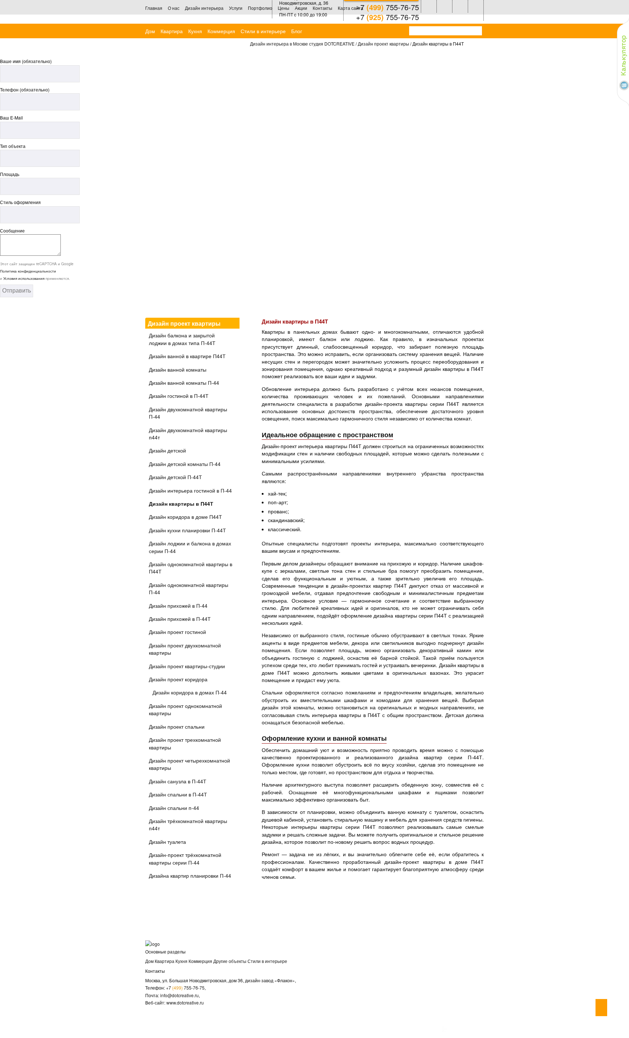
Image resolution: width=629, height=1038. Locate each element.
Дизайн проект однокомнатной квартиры (185, 709)
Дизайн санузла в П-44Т (177, 781)
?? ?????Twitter (444, 1029)
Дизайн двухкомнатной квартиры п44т (188, 433)
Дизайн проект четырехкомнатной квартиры (189, 764)
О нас (173, 8)
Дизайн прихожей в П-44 (178, 605)
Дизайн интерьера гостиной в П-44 (190, 490)
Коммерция (221, 31)
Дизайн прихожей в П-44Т (180, 618)
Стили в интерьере (263, 31)
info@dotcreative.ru (179, 995)
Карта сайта (350, 8)
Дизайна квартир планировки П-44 (190, 875)
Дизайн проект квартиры (383, 43)
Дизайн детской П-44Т (175, 477)
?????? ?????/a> (459, 1029)
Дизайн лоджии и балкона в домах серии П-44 (190, 547)
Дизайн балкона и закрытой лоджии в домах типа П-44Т (182, 339)
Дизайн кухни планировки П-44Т (187, 530)
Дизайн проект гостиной (177, 631)
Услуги (235, 8)
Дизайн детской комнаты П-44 (185, 463)
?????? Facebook (475, 1029)
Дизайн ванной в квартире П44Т (187, 356)
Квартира (172, 31)
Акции (301, 8)
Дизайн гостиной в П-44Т (179, 395)
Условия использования (23, 278)
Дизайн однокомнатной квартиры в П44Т (190, 567)
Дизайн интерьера (204, 8)
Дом (150, 31)
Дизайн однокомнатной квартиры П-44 (188, 588)
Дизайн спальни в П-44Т (178, 794)
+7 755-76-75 (185, 987)
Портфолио (260, 8)
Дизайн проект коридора (178, 679)
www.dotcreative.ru (185, 1002)
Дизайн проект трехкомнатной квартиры (185, 743)
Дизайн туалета (167, 841)
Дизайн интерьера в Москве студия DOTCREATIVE (302, 43)
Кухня (195, 31)
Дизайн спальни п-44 (174, 807)
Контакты (322, 8)
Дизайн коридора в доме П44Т (185, 516)
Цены (283, 8)
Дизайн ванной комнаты (177, 369)
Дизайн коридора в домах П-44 (190, 692)
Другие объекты (229, 961)
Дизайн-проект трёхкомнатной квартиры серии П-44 (185, 858)
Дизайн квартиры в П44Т (181, 503)
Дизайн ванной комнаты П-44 (184, 382)
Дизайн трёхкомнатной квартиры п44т (188, 824)
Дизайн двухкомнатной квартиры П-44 (188, 413)
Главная (153, 8)
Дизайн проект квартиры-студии (187, 666)
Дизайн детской (167, 450)
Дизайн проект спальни (177, 726)
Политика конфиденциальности (28, 271)
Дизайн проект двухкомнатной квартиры (185, 649)
